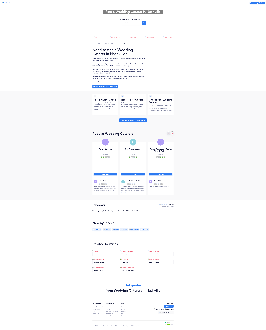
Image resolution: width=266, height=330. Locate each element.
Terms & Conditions (116, 326)
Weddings (101, 44)
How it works (96, 309)
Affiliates (123, 311)
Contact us (169, 306)
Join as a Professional (112, 311)
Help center (109, 313)
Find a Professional (97, 307)
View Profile (105, 174)
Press (122, 316)
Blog (122, 313)
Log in (246, 3)
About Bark (124, 307)
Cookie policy (127, 326)
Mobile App (95, 313)
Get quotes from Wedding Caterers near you (133, 120)
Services (94, 44)
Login (94, 311)
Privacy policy (136, 326)
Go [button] (144, 23)
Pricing (108, 309)
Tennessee (120, 44)
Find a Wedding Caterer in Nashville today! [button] (105, 86)
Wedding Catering (110, 44)
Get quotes (133, 285)
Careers (123, 309)
